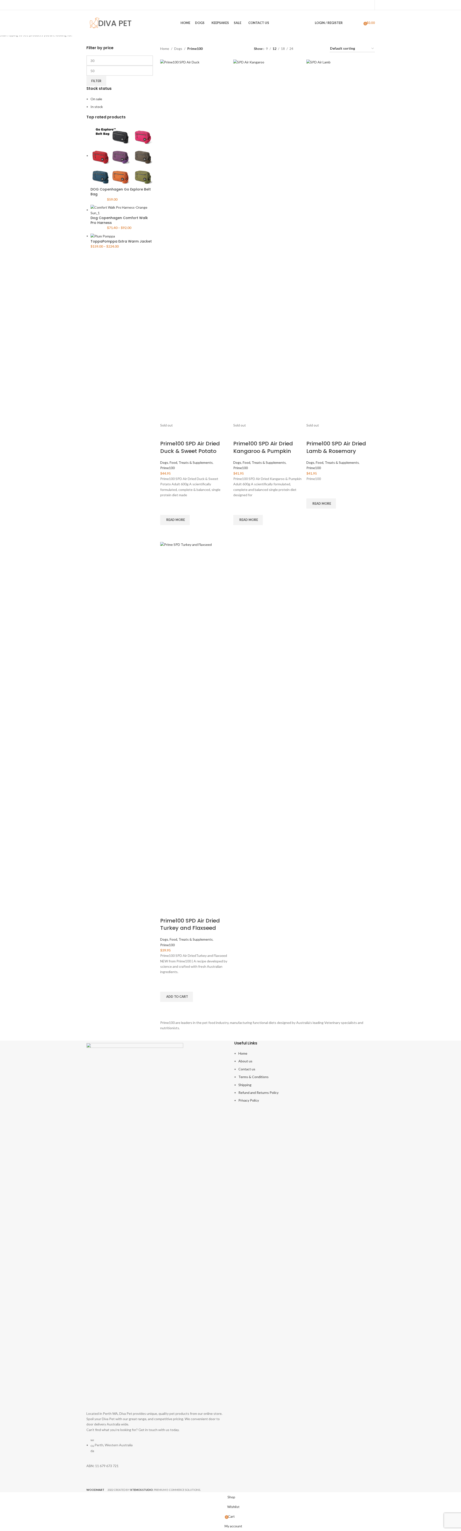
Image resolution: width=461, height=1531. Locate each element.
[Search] (349, 23)
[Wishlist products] (358, 23)
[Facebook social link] (363, 4)
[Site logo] (110, 22)
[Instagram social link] (369, 4)
